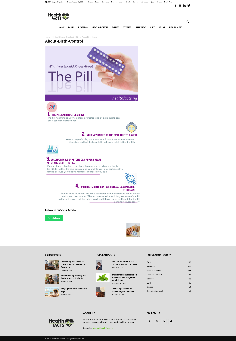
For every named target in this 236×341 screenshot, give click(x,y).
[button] (187, 22)
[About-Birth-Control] (92, 202)
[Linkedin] (184, 6)
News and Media (117, 2)
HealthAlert (168, 2)
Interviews (144, 2)
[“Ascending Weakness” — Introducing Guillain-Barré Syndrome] (52, 265)
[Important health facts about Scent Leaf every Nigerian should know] (103, 277)
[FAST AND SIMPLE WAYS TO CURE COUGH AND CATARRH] (99, 265)
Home (90, 2)
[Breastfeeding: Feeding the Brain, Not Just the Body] (52, 279)
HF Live (159, 2)
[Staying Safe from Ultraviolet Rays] (52, 292)
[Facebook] (175, 6)
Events (128, 2)
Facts (97, 2)
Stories (135, 2)
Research (105, 2)
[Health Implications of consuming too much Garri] (100, 292)
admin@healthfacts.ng (103, 328)
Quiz (152, 2)
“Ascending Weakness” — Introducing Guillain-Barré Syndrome (73, 264)
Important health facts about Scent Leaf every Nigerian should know (124, 277)
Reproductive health (155, 291)
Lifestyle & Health (154, 275)
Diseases (150, 279)
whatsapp (56, 218)
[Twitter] (189, 6)
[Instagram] (180, 6)
